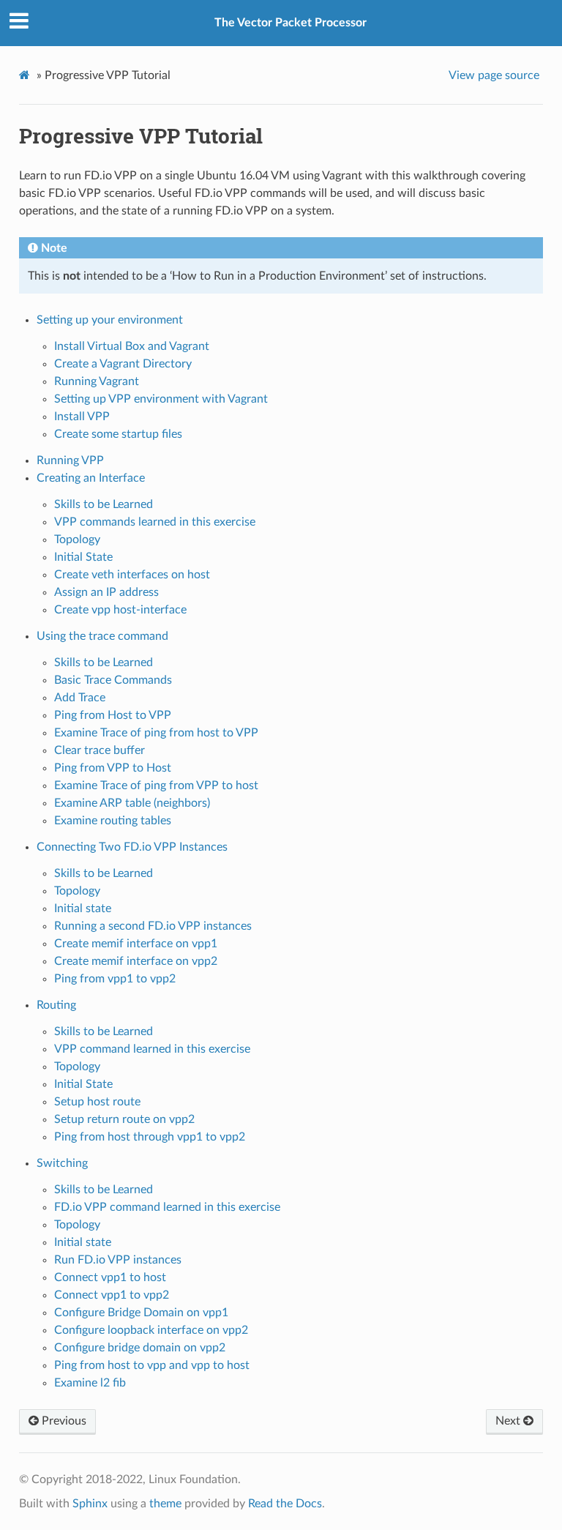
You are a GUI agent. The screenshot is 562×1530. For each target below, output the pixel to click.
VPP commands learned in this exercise (154, 522)
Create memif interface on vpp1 (135, 943)
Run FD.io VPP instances (117, 1260)
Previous (62, 1421)
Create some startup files (118, 434)
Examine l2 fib (90, 1383)
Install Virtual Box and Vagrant (131, 346)
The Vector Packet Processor (290, 23)
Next (509, 1421)
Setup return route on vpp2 (124, 1119)
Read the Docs (285, 1504)
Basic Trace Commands (113, 680)
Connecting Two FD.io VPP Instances (132, 847)
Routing (56, 1005)
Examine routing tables (112, 820)
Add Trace (79, 698)
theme (165, 1504)
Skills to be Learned (103, 504)
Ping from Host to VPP (112, 715)
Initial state (82, 908)
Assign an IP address (106, 592)
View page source (494, 75)
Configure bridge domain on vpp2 (139, 1348)
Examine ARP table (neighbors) (132, 803)
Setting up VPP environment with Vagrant (161, 399)
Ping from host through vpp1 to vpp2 (149, 1137)
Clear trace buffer (99, 750)
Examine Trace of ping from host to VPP (156, 733)
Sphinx (90, 1504)
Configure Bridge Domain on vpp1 (141, 1312)
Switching (62, 1163)
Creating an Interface (91, 478)
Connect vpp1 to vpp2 (111, 1295)
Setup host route (97, 1102)
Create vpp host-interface (120, 610)
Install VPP (82, 416)
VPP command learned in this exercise (152, 1049)
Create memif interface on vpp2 (135, 961)
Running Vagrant (96, 381)
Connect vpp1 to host (110, 1277)
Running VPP (70, 460)
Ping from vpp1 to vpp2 (115, 979)
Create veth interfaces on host (132, 575)
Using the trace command (102, 636)
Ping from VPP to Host (112, 768)
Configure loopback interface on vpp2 (151, 1330)
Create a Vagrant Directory (123, 364)
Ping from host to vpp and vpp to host (152, 1365)
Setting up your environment (110, 320)
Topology (77, 539)
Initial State (83, 557)
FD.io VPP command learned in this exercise (167, 1207)
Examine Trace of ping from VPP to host (156, 785)
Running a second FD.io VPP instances (153, 926)
